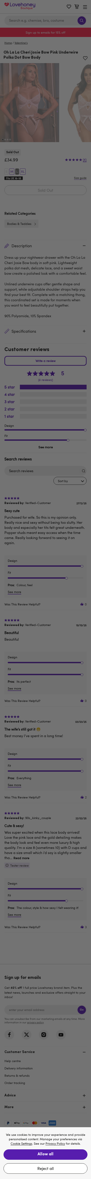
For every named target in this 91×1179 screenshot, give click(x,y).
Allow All (45, 1154)
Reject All (45, 1168)
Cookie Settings (21, 1143)
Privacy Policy (55, 1143)
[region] (45, 1153)
